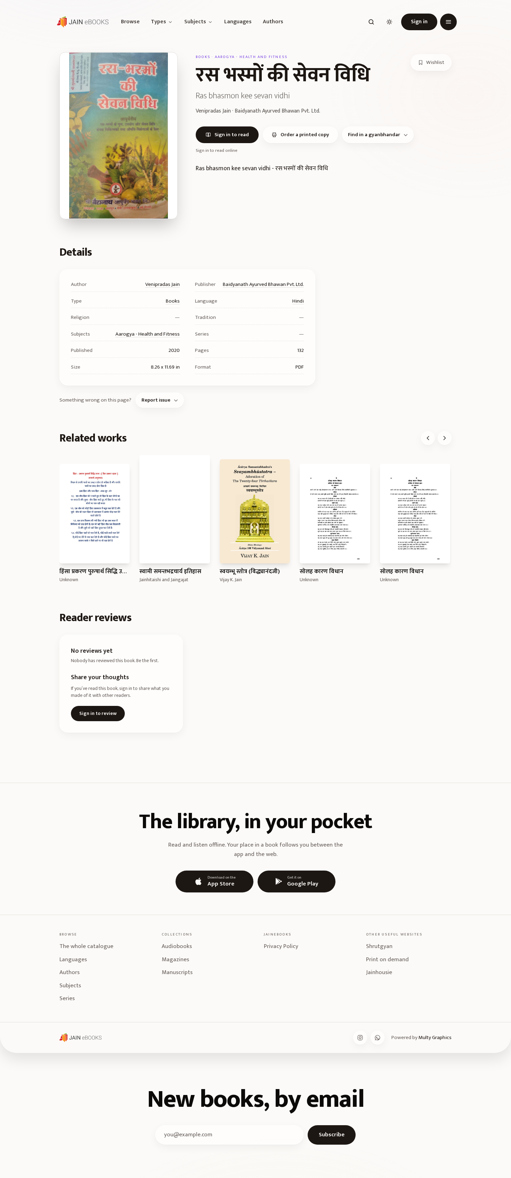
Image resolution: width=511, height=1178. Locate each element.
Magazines (175, 959)
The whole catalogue (86, 946)
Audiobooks (177, 946)
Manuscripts (177, 972)
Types (158, 22)
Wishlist (435, 62)
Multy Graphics (435, 1037)
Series (67, 998)
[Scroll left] (428, 438)
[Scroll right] (445, 438)
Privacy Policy (281, 946)
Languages (238, 22)
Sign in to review (97, 713)
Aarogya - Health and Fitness (147, 334)
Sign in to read (231, 134)
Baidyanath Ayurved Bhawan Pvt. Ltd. (263, 284)
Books (173, 301)
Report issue (155, 400)
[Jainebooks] (81, 21)
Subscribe (331, 1134)
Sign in (419, 21)
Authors (273, 22)
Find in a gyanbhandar (374, 134)
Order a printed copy (305, 134)
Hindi (298, 301)
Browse (130, 22)
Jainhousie (379, 972)
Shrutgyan (379, 946)
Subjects (195, 22)
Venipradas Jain (162, 284)
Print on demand (387, 959)
